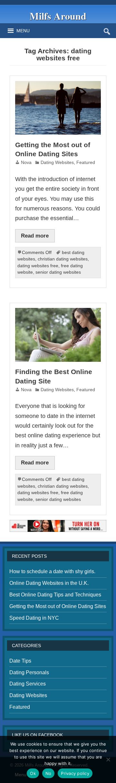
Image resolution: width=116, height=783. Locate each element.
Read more (35, 235)
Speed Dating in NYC (34, 618)
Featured (85, 162)
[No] (108, 759)
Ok (33, 773)
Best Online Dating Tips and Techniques (55, 594)
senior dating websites (58, 272)
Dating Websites (57, 162)
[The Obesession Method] (58, 522)
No (48, 773)
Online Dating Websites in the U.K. (49, 583)
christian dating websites (63, 259)
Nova (26, 162)
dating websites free (37, 265)
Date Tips (20, 661)
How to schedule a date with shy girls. (52, 571)
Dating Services (27, 683)
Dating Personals (29, 672)
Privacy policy (75, 773)
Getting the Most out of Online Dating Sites (57, 606)
